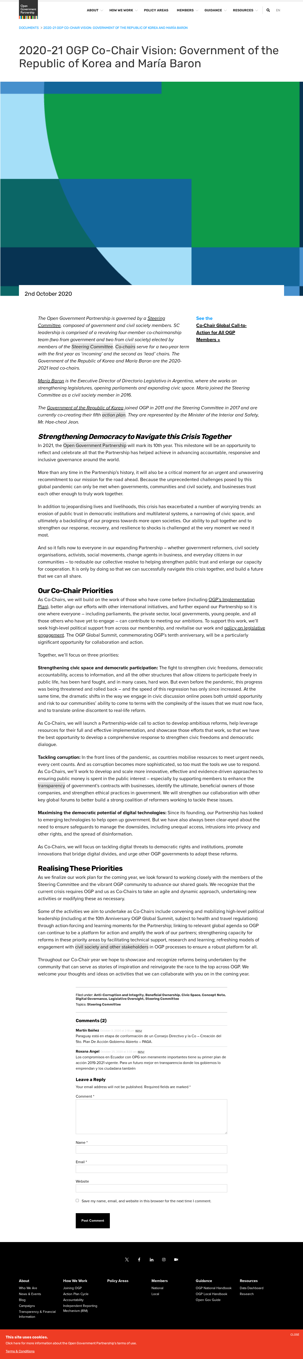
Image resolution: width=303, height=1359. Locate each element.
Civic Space (191, 995)
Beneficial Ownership (163, 995)
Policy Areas (118, 1281)
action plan (113, 415)
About (24, 1281)
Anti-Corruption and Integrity (119, 995)
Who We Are (28, 1288)
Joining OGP (72, 1288)
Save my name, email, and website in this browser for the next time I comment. (146, 1201)
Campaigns (27, 1306)
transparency (51, 786)
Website (82, 1181)
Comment (85, 1096)
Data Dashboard (251, 1288)
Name (82, 1142)
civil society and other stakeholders (111, 947)
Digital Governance (92, 999)
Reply (138, 1030)
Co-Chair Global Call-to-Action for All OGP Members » (221, 333)
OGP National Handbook (214, 1288)
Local (155, 1294)
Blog (22, 1300)
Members (160, 1281)
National (157, 1288)
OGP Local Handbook (211, 1294)
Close (294, 1334)
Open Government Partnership (94, 445)
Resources (249, 1281)
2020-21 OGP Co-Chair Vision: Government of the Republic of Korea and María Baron (115, 28)
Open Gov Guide (208, 1300)
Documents (29, 28)
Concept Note (214, 995)
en (278, 10)
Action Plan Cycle (76, 1294)
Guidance (204, 1281)
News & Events (30, 1294)
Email (81, 1162)
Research (247, 1294)
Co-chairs (125, 347)
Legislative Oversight (127, 999)
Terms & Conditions (20, 1351)
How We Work (75, 1281)
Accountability (73, 1300)
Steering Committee (92, 347)
